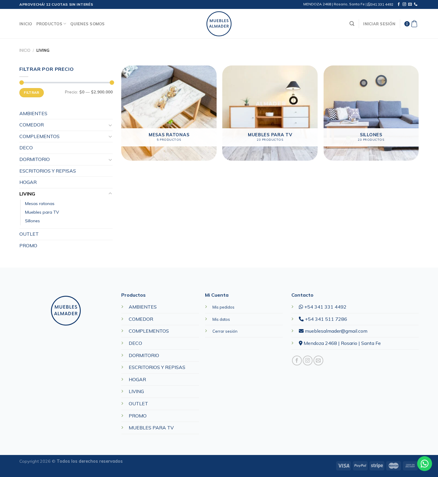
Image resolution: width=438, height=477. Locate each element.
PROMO (28, 245)
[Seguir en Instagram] (404, 4)
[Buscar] (352, 23)
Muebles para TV (42, 212)
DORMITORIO (34, 159)
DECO (26, 148)
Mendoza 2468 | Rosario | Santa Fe (341, 343)
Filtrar (31, 92)
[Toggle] (110, 125)
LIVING (27, 194)
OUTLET (29, 234)
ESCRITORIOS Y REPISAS (47, 171)
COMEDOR (31, 125)
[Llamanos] (415, 4)
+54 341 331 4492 (325, 307)
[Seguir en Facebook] (398, 4)
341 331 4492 (382, 4)
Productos (49, 23)
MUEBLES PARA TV (151, 428)
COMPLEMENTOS (39, 136)
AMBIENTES (33, 113)
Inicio (25, 23)
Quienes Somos (87, 23)
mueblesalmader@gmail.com (335, 331)
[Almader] (219, 24)
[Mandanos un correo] (410, 4)
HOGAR (28, 182)
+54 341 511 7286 (325, 319)
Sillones (32, 220)
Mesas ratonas (40, 203)
